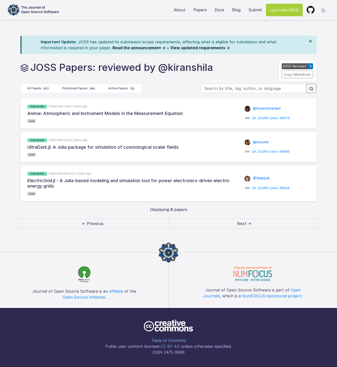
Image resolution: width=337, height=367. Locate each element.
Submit (255, 9)
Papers (200, 9)
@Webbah (261, 178)
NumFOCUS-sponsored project (272, 295)
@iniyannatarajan (266, 108)
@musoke (260, 142)
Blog (236, 9)
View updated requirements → (200, 47)
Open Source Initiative (84, 297)
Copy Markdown (297, 74)
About (180, 9)
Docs (219, 9)
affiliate (116, 291)
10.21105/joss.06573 (270, 118)
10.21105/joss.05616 (270, 188)
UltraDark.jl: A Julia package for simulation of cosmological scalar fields (103, 147)
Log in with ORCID (284, 10)
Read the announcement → (139, 47)
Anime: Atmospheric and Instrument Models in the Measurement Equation (105, 113)
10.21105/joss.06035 (270, 152)
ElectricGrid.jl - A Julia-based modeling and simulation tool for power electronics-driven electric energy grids (128, 183)
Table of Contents (168, 340)
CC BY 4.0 (170, 346)
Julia (32, 121)
